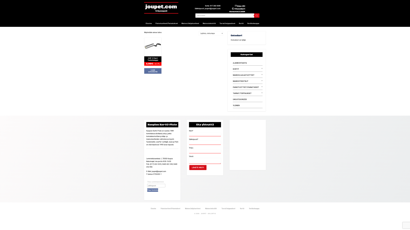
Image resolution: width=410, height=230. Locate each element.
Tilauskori (239, 9)
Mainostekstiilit (240, 81)
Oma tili (241, 6)
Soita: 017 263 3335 (212, 6)
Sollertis (212, 213)
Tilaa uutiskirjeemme (155, 182)
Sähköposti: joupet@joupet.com (207, 9)
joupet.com (161, 7)
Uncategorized (240, 99)
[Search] (256, 15)
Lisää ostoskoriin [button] (152, 71)
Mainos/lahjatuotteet (243, 75)
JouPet (203, 213)
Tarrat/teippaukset (242, 93)
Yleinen (236, 105)
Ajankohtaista (240, 63)
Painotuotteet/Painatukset (246, 87)
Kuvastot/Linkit (237, 12)
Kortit (236, 69)
